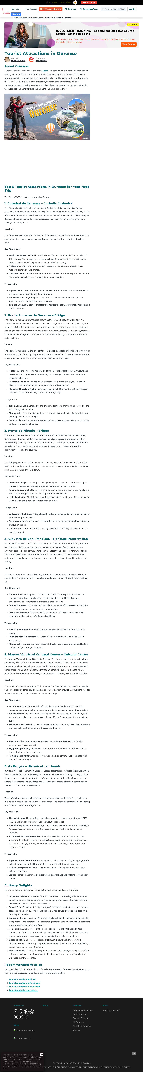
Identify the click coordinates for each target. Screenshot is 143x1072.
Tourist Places (37, 18)
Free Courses (31, 9)
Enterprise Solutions (83, 1010)
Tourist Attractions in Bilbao (22, 979)
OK (41, 1055)
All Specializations (89, 9)
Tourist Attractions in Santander (24, 986)
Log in (132, 9)
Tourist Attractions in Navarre (23, 990)
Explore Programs (81, 1018)
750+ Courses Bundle (50, 9)
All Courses (70, 9)
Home (15, 18)
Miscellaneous (25, 18)
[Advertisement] (117, 84)
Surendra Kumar (18, 61)
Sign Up (16, 14)
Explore (15, 9)
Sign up (76, 1030)
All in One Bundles (82, 1026)
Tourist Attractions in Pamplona (24, 983)
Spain (45, 71)
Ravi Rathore (41, 61)
